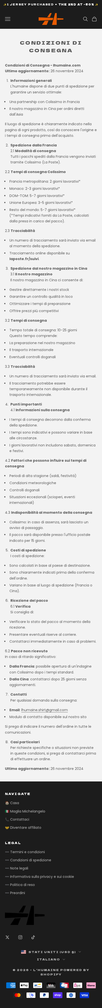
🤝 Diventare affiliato (23, 827)
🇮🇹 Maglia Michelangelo (25, 811)
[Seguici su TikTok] (33, 937)
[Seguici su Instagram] (20, 937)
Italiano (48, 959)
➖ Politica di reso (20, 884)
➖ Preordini (15, 892)
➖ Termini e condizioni (25, 851)
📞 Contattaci (17, 819)
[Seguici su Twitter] (7, 937)
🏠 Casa (12, 802)
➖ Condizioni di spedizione (28, 860)
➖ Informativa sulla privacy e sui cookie (39, 876)
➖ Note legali (16, 868)
